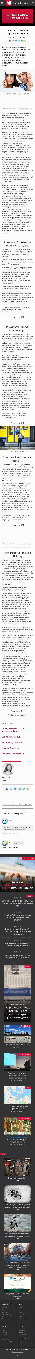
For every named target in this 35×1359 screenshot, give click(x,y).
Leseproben (22, 1330)
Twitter (3, 1330)
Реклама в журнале (7, 1319)
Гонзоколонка (25, 1026)
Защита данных (6, 1316)
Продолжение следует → (17, 715)
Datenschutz (22, 1334)
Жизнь (21, 1310)
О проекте (5, 1307)
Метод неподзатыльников (12, 742)
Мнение (24, 37)
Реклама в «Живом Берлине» (10, 804)
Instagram (4, 1337)
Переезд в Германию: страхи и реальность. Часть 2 (13, 730)
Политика (21, 1316)
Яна (10, 820)
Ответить (15, 833)
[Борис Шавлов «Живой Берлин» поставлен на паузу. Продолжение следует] (17, 891)
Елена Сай (11, 37)
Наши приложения (7, 1341)
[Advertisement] (17, 102)
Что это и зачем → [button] (17, 1352)
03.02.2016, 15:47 (6, 833)
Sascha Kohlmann (19, 451)
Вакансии (4, 1310)
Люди (20, 1307)
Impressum (22, 1332)
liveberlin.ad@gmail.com (25, 108)
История (27, 966)
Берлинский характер (10, 748)
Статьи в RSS (6, 1339)
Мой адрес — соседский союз (13, 753)
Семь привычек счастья (11, 736)
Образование (23, 1319)
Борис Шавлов (21, 1080)
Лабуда (3, 1154)
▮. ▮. (21, 1047)
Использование (6, 1314)
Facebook (4, 1332)
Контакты (4, 1312)
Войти (20, 1342)
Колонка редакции (28, 858)
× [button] (18, 1356)
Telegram (4, 1334)
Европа (28, 1088)
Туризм (21, 1312)
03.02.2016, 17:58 (6, 847)
